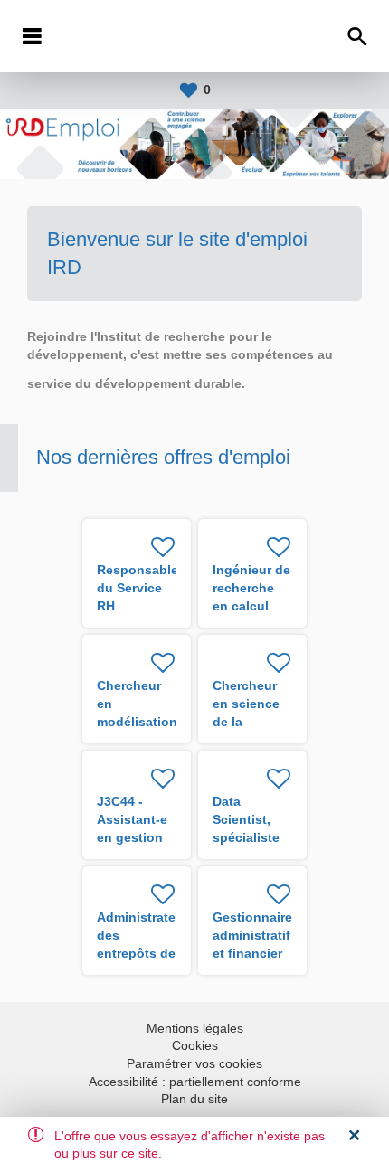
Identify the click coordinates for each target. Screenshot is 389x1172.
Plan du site (194, 1099)
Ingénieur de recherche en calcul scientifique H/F (251, 605)
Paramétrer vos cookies (194, 1063)
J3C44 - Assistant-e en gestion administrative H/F (141, 837)
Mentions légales (195, 1028)
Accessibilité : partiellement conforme (195, 1081)
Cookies (195, 1045)
